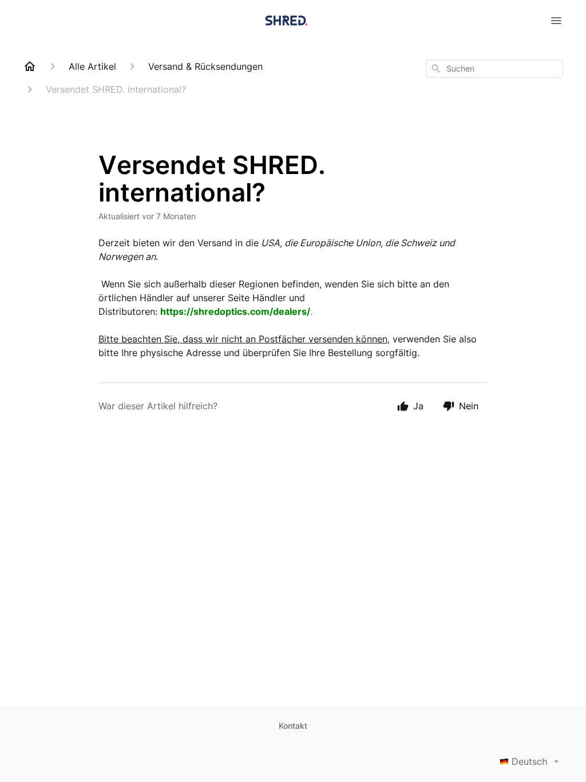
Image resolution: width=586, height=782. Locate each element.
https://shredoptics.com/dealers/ (235, 311)
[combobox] (494, 69)
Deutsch (529, 761)
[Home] (30, 66)
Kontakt (293, 725)
